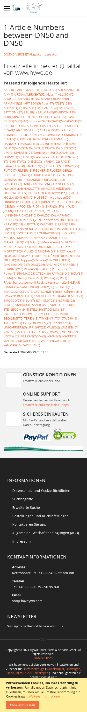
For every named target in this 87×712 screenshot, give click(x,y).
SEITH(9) (29, 296)
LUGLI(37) (68, 233)
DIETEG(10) (68, 148)
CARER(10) (11, 126)
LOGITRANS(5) (26, 233)
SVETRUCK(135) (15, 314)
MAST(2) (36, 242)
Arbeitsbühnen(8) (56, 99)
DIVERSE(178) (23, 152)
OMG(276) (37, 264)
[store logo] (28, 8)
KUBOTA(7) (31, 224)
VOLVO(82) (70, 332)
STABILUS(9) (40, 305)
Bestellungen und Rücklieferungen (40, 516)
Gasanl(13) (51, 175)
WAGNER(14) (13, 341)
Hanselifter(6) (13, 188)
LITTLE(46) (75, 229)
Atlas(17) (48, 103)
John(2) (39, 211)
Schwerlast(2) (13, 296)
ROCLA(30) (51, 278)
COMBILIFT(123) (15, 135)
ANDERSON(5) (33, 99)
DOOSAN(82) (65, 152)
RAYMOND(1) (60, 273)
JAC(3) (8, 211)
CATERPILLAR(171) (65, 126)
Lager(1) (9, 229)
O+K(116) (10, 264)
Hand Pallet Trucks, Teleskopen (27, 673)
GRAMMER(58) (37, 179)
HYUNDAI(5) (74, 202)
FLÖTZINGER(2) (61, 170)
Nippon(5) (28, 260)
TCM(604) (62, 314)
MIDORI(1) (38, 246)
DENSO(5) (11, 148)
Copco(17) (35, 135)
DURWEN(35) (13, 157)
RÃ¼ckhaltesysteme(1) (20, 282)
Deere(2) (56, 143)
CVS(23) (25, 139)
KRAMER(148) (13, 224)
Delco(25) (69, 143)
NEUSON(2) (12, 255)
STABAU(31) (23, 305)
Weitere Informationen (45, 696)
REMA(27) (10, 278)
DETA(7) (38, 148)
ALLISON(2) (66, 94)
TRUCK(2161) (13, 323)
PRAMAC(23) (26, 273)
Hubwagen (73, 669)
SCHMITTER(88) (52, 291)
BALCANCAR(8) (47, 108)
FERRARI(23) (70, 166)
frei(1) (26, 175)
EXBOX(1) (38, 161)
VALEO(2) (53, 327)
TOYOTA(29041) (66, 318)
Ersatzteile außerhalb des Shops (46, 405)
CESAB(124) (12, 130)
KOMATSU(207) (30, 220)
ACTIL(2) (37, 90)
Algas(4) (51, 94)
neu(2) (71, 251)
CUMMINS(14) (72, 135)
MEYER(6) (10, 246)
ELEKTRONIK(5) (67, 157)
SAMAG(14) (12, 287)
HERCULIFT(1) (40, 193)
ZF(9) (36, 345)
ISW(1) (62, 206)
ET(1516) (10, 161)
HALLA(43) (44, 184)
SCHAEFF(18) (64, 287)
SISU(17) (29, 300)
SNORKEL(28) (65, 300)
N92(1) (61, 251)
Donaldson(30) (44, 152)
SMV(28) (49, 300)
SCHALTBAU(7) (29, 291)
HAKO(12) (30, 184)
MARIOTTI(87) (58, 238)
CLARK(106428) (50, 130)
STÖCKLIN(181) (54, 309)
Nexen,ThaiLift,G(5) (45, 255)
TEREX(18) (31, 318)
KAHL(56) (43, 215)
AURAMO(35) (13, 108)
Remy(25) (25, 278)
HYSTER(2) (58, 202)
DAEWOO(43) (41, 139)
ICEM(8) (9, 206)
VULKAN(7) (29, 336)
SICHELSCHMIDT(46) (51, 296)
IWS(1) (72, 206)
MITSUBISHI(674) (59, 246)
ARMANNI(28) (13, 103)
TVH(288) (29, 323)
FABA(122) (52, 161)
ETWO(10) (23, 161)
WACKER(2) (69, 336)
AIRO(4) (19, 94)
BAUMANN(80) (47, 112)
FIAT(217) (10, 170)
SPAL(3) (9, 305)
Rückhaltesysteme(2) (52, 282)
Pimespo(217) (62, 269)
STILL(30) (36, 309)
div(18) (8, 152)
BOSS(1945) (65, 117)
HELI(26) (10, 193)
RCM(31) (77, 273)
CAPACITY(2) (73, 121)
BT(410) (22, 121)
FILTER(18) (24, 170)
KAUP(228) (11, 220)
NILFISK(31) (12, 260)
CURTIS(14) (11, 139)
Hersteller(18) (60, 193)
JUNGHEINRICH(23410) (20, 215)
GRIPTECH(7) (13, 184)
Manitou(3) (25, 238)
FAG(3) (65, 161)
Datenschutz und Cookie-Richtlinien (41, 490)
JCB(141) (18, 211)
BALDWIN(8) (67, 108)
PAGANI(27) (54, 264)
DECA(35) (42, 143)
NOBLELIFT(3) (60, 260)
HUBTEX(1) (42, 197)
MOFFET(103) (13, 251)
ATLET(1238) (63, 103)
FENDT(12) (53, 166)
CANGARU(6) (54, 121)
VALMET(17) (69, 327)
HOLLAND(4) (13, 197)
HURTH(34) (30, 202)
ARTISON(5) (32, 103)
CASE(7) (45, 126)
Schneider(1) (73, 291)
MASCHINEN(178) (16, 242)
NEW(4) (26, 255)
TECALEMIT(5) (13, 318)
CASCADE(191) (29, 126)
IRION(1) (38, 206)
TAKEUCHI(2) (46, 314)
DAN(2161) (11, 143)
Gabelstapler (55, 669)
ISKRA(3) (51, 206)
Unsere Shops (43, 658)
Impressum (21, 541)
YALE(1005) (62, 341)
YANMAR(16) (13, 345)
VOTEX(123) (12, 336)
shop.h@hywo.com (27, 601)
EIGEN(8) (29, 157)
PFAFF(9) (45, 269)
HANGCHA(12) (63, 184)
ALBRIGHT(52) (35, 94)
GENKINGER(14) (15, 179)
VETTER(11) (25, 332)
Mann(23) (41, 238)
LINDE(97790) (58, 229)
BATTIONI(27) (13, 112)
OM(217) (23, 264)
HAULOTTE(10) (34, 188)
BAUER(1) (30, 112)
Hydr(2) (44, 202)
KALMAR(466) (60, 215)
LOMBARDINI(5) (48, 233)
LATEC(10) (41, 229)
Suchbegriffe (22, 499)
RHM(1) (37, 278)
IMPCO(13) (23, 206)
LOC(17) (9, 233)
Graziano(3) (57, 179)
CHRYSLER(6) (30, 130)
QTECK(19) (43, 273)
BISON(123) (67, 112)
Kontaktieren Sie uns (29, 524)
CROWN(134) (52, 135)
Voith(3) (55, 332)
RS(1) (63, 278)
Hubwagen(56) (60, 197)
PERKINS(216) (13, 269)
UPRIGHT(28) (37, 327)
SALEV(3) (73, 282)
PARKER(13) (71, 264)
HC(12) (50, 188)
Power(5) (10, 273)
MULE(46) (30, 251)
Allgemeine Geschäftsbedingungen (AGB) (45, 533)
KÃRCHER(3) (48, 224)
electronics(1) (45, 157)
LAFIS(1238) (66, 224)
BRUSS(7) (10, 121)
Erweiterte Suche (26, 507)
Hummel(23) (13, 202)
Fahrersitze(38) (14, 166)
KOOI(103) (72, 220)
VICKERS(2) (41, 332)
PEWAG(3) (31, 269)
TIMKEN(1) (46, 318)
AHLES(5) (50, 90)
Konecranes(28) (53, 220)
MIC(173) (24, 246)
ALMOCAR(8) (13, 99)
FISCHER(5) (41, 170)
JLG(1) (29, 211)
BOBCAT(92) (12, 117)
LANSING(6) (24, 229)
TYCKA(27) (43, 323)
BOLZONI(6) (29, 117)
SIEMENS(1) (74, 296)
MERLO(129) (69, 242)
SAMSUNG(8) (29, 287)
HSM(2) (28, 197)
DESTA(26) (25, 148)
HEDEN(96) (64, 188)
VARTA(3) (10, 332)
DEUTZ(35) (52, 148)
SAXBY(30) (47, 287)
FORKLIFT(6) (12, 175)
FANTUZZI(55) (35, 166)
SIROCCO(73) (13, 300)
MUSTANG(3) (47, 251)
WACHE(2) (54, 336)
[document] (44, 695)
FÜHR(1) (37, 175)
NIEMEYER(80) (70, 255)
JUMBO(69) (52, 211)
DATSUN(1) (27, 143)
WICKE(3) (47, 341)
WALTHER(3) (31, 341)
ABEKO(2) (24, 90)
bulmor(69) (37, 121)
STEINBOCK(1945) (16, 309)
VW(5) (41, 336)
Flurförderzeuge (33, 669)
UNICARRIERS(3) (15, 327)
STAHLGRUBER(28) (63, 305)
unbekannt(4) (61, 323)
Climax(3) (68, 130)
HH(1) (75, 193)
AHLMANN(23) (68, 90)
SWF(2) (31, 314)
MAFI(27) (10, 238)
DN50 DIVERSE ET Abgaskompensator (31, 54)
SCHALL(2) (11, 291)
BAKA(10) (29, 108)
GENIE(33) (66, 175)
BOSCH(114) (48, 117)
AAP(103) (10, 90)
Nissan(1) (43, 260)
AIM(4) (8, 94)
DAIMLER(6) (59, 139)
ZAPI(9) (27, 345)
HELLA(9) (22, 193)
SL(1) (39, 300)
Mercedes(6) (51, 242)
